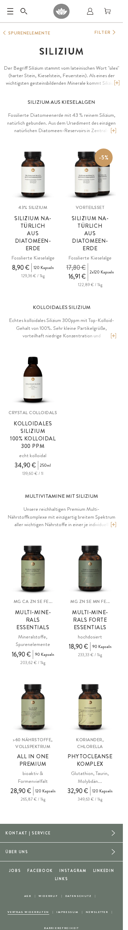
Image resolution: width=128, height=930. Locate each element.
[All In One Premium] (33, 707)
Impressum (67, 912)
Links (61, 879)
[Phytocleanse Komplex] (90, 707)
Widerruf (48, 896)
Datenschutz (78, 896)
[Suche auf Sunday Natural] (23, 11)
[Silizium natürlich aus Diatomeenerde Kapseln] (33, 175)
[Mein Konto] (90, 11)
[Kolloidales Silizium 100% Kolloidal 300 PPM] (33, 380)
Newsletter (97, 912)
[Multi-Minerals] (33, 568)
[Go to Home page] (61, 11)
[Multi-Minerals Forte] (90, 568)
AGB (27, 896)
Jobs (15, 870)
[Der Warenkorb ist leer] (107, 11)
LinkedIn (103, 870)
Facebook (40, 870)
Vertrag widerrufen (28, 912)
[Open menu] (10, 11)
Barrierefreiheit (61, 928)
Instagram (72, 870)
